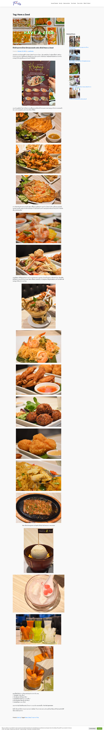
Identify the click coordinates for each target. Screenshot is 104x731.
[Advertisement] (79, 21)
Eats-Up (60, 3)
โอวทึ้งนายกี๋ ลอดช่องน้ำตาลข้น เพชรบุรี (78, 99)
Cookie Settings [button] (92, 728)
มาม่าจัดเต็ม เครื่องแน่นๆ (74, 74)
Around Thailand (54, 3)
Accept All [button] (99, 728)
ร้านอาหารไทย (35, 717)
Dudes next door (66, 3)
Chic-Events (73, 3)
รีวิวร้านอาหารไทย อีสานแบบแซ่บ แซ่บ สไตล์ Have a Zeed (33, 47)
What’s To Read (87, 3)
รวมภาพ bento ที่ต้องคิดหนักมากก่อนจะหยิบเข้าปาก (80, 86)
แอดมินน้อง (31, 51)
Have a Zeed (28, 717)
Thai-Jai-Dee (79, 3)
